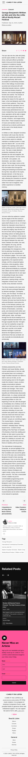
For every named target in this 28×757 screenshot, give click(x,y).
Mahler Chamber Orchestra (9, 549)
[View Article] (14, 603)
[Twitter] (19, 50)
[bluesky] (15, 714)
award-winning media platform (11, 700)
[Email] (25, 50)
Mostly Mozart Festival (8, 552)
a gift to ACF (20, 711)
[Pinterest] (21, 50)
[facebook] (12, 714)
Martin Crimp (21, 549)
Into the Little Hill (6, 547)
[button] (3, 2)
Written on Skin (19, 552)
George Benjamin (7, 542)
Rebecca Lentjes (6, 25)
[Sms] (23, 50)
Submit (14, 682)
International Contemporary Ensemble (12, 544)
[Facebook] (16, 50)
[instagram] (14, 714)
